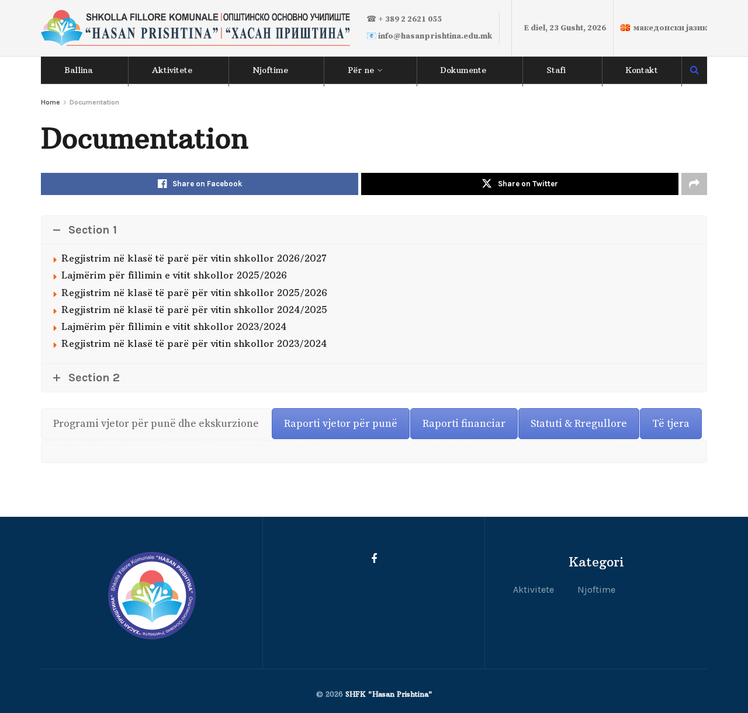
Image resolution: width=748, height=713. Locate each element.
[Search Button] (694, 70)
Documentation (94, 102)
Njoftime (270, 70)
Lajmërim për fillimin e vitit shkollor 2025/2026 (174, 275)
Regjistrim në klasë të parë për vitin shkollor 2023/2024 (194, 343)
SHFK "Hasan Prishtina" (388, 694)
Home (50, 102)
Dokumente (463, 70)
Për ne (361, 70)
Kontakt (641, 70)
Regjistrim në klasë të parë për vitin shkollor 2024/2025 (194, 309)
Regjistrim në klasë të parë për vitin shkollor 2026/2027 (194, 258)
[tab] (156, 423)
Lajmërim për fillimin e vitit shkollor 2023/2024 (173, 326)
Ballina (78, 70)
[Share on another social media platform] (694, 184)
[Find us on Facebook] (374, 559)
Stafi (556, 70)
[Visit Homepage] (195, 28)
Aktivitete (172, 70)
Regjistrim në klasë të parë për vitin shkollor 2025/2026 (194, 292)
